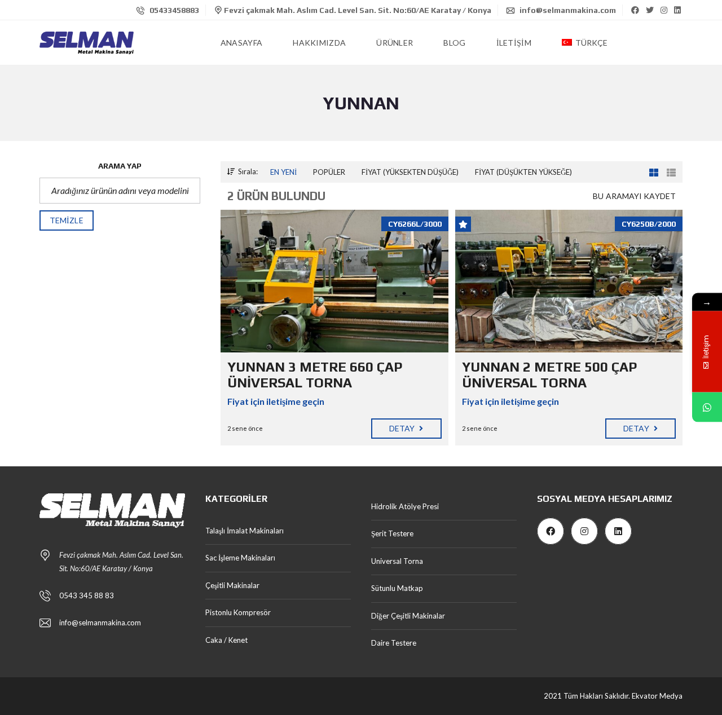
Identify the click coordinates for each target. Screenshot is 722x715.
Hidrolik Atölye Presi (405, 506)
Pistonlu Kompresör (238, 612)
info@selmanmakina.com (567, 10)
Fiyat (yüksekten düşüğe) (410, 171)
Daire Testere (393, 642)
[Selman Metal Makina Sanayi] (86, 42)
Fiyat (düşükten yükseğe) (523, 171)
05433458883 (173, 10)
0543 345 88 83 (86, 595)
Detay (403, 428)
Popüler (329, 171)
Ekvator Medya (657, 695)
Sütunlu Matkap (397, 588)
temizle (66, 220)
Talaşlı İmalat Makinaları (244, 530)
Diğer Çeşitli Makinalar (408, 615)
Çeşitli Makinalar (232, 585)
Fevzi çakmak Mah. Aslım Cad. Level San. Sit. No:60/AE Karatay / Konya (356, 10)
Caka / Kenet (226, 640)
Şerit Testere (392, 533)
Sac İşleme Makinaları (240, 557)
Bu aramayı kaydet (634, 196)
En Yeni (283, 171)
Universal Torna (397, 561)
